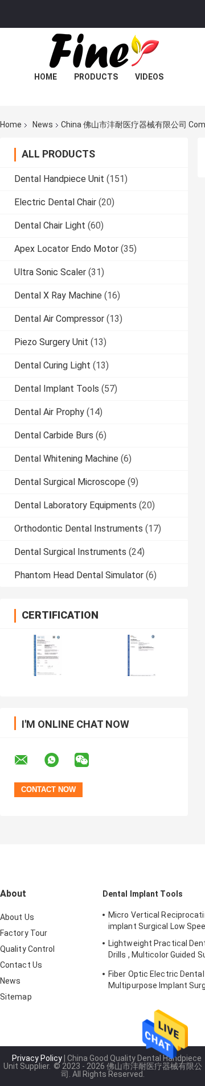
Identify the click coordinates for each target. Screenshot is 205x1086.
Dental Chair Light (49, 225)
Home (45, 76)
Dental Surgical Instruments (70, 551)
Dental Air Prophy (49, 412)
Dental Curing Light (52, 365)
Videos (149, 76)
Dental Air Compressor (59, 318)
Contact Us (21, 964)
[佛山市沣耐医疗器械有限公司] (102, 51)
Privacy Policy (37, 1058)
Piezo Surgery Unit (51, 342)
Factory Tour (23, 933)
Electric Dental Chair (55, 202)
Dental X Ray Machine (58, 295)
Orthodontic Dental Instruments (78, 528)
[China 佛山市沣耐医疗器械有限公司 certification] (47, 655)
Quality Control (27, 949)
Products (96, 76)
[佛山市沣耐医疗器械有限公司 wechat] (89, 760)
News (42, 124)
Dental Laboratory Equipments (75, 505)
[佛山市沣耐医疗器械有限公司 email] (28, 760)
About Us (17, 917)
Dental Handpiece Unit (59, 178)
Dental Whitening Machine (66, 458)
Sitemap (16, 996)
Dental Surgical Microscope (69, 481)
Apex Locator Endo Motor (66, 248)
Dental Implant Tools (56, 388)
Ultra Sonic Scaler (50, 272)
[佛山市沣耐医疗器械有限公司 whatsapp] (58, 760)
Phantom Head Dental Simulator (79, 575)
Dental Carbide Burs (53, 435)
